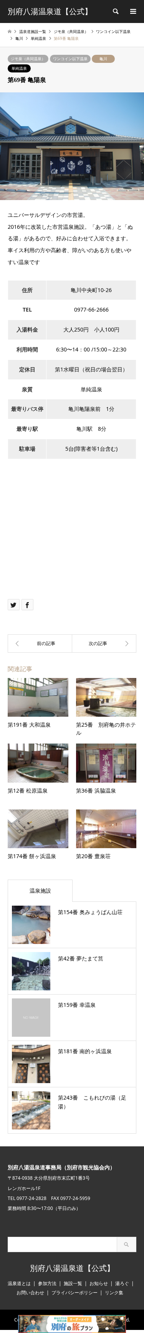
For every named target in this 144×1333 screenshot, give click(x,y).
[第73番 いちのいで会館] (104, 643)
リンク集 (114, 1292)
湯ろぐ (122, 1283)
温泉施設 (40, 890)
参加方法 (47, 1283)
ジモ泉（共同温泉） (28, 58)
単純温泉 (19, 68)
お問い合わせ (30, 1292)
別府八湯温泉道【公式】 (72, 1268)
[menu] (132, 11)
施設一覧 (73, 1283)
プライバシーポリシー (74, 1292)
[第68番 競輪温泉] (40, 643)
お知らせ (98, 1283)
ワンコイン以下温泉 (70, 58)
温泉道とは (19, 1283)
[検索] (115, 11)
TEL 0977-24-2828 (27, 1198)
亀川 (103, 58)
